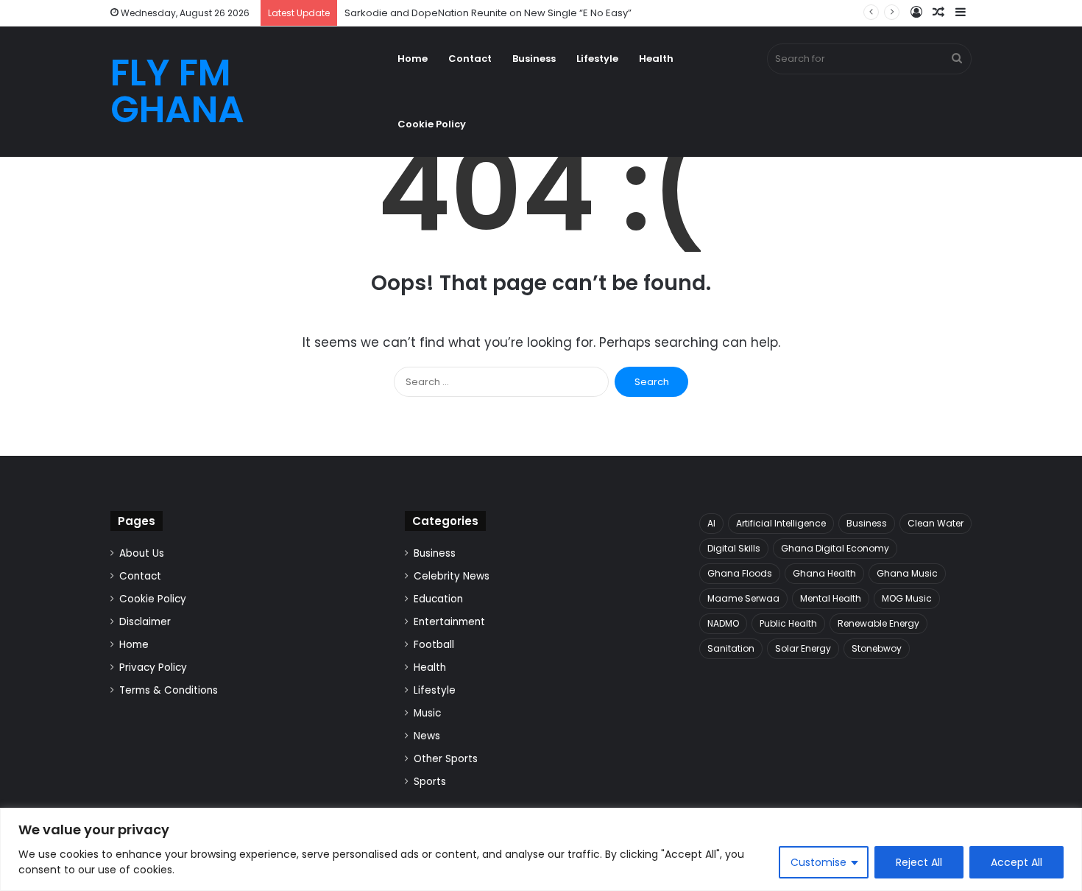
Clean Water (935, 523)
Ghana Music (907, 573)
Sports (430, 782)
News (427, 736)
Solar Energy (803, 648)
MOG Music (907, 598)
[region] (541, 849)
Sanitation (730, 648)
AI (711, 523)
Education (438, 599)
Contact (470, 59)
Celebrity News (451, 576)
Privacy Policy (153, 668)
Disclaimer (145, 622)
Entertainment (449, 622)
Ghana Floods (739, 573)
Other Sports (446, 759)
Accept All (1016, 862)
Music (427, 713)
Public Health (788, 623)
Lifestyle (597, 59)
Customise (818, 862)
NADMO (723, 623)
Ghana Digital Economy (835, 548)
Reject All (919, 862)
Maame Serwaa (743, 598)
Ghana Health (824, 573)
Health (656, 59)
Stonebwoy (877, 648)
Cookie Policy (431, 124)
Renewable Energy (878, 623)
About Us (141, 553)
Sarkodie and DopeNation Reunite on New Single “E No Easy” (488, 13)
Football (434, 645)
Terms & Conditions (168, 690)
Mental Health (830, 598)
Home (412, 59)
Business (534, 59)
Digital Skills (733, 548)
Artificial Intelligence (781, 523)
